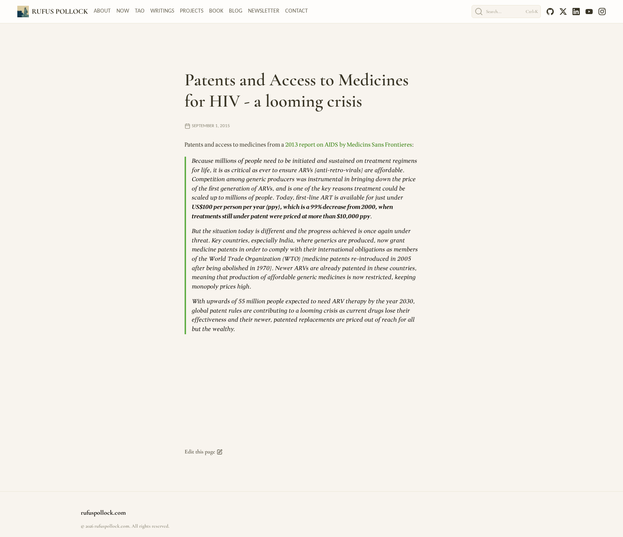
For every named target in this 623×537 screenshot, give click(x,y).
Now (122, 11)
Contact (296, 11)
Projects (191, 11)
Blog (235, 11)
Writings (162, 11)
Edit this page (200, 451)
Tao (140, 11)
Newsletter (263, 11)
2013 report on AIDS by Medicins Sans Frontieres (348, 144)
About (102, 11)
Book (216, 11)
